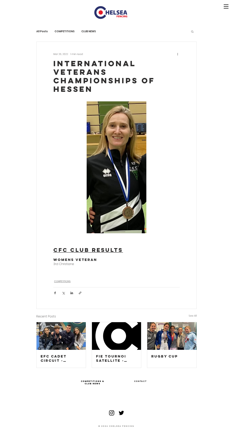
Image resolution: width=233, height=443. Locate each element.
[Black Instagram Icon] (111, 412)
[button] (226, 7)
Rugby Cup (164, 356)
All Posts (42, 31)
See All (193, 315)
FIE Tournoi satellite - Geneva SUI (111, 358)
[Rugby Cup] (171, 336)
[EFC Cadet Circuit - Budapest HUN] (61, 336)
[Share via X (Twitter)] (63, 293)
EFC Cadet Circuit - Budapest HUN (58, 358)
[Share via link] (80, 293)
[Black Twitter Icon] (121, 412)
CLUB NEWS (88, 31)
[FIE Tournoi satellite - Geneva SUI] (116, 336)
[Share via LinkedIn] (71, 293)
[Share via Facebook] (55, 293)
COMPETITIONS (65, 31)
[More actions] (178, 54)
